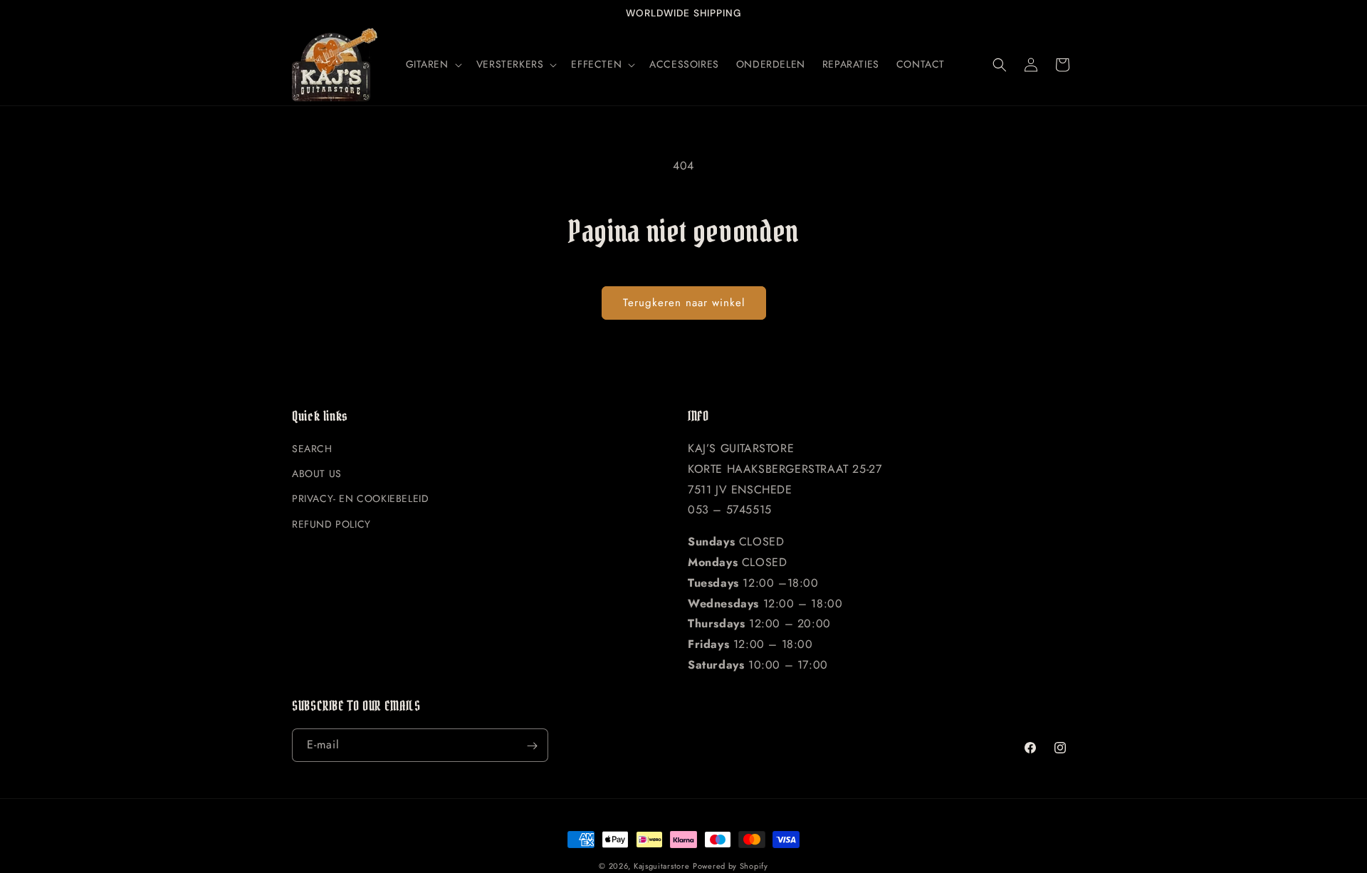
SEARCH (312, 449)
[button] (432, 64)
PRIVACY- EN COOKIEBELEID (360, 499)
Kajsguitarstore (662, 866)
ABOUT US (317, 474)
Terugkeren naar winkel (684, 302)
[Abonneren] (532, 746)
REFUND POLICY (331, 524)
